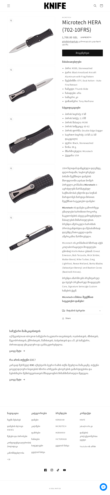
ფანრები (35, 432)
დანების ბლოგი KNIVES (15, 428)
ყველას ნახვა (38, 452)
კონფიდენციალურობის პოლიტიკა (19, 444)
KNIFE (82, 419)
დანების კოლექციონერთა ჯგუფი (89, 436)
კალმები (35, 426)
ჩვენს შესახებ (14, 419)
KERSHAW (60, 419)
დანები (35, 419)
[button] (8, 6)
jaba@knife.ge (86, 426)
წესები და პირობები (17, 436)
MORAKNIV (60, 432)
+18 (8, 459)
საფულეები (37, 445)
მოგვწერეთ (82, 53)
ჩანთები (35, 439)
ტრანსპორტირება (70, 41)
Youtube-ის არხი (88, 446)
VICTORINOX (61, 439)
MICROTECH (61, 426)
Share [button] (68, 318)
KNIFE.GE (58, 488)
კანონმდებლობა (15, 453)
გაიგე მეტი (15, 350)
